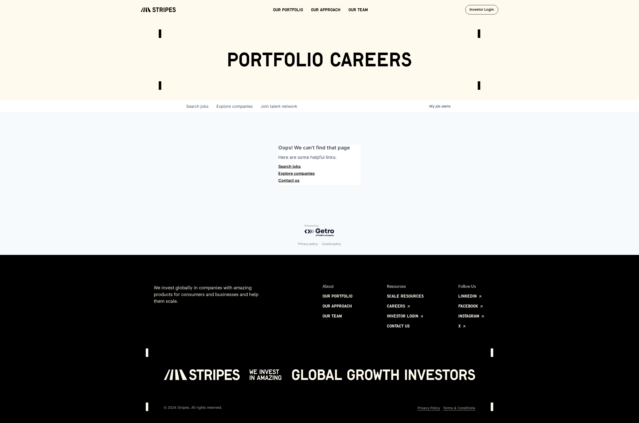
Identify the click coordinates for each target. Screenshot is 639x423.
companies (234, 106)
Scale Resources (405, 296)
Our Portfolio (288, 9)
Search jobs (289, 166)
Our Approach (325, 9)
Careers (396, 306)
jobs (197, 106)
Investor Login (484, 9)
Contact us (289, 180)
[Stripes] (158, 9)
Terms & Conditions (459, 408)
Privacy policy (308, 244)
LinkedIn (468, 296)
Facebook (468, 306)
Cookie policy (331, 244)
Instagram (469, 316)
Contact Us (398, 325)
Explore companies (296, 173)
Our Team (358, 9)
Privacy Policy (429, 408)
